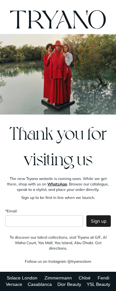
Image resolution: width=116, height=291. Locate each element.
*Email (11, 211)
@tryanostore (79, 261)
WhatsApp (57, 184)
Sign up (98, 221)
